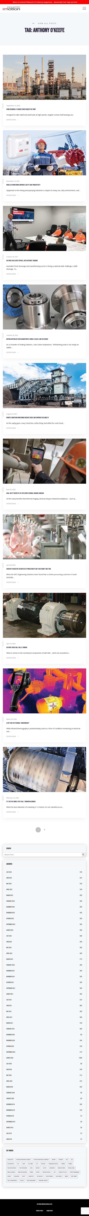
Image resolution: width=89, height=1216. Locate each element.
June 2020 (9, 1069)
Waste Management (31, 1181)
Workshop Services (43, 1181)
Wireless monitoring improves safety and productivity (23, 185)
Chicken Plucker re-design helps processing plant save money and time (28, 569)
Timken (66, 1176)
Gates (31, 1168)
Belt (67, 1160)
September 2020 (10, 1052)
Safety (23, 1176)
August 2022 (9, 930)
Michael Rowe (71, 1168)
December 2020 (10, 1035)
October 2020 (10, 1046)
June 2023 (9, 878)
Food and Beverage (11, 1168)
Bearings (61, 1160)
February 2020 (10, 1093)
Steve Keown (59, 1176)
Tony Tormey (74, 1176)
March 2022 (9, 959)
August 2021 (9, 994)
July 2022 (9, 936)
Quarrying (16, 1176)
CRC (37, 1164)
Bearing (54, 1160)
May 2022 (9, 948)
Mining (31, 1172)
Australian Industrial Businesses (41, 1160)
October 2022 (10, 919)
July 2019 (9, 1133)
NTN (54, 1172)
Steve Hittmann (49, 1176)
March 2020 (9, 1087)
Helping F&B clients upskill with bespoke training (22, 261)
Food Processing (23, 1168)
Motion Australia (47, 1172)
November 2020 (10, 1040)
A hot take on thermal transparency (17, 723)
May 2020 (9, 1075)
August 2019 (9, 1128)
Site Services (40, 1176)
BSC (72, 1160)
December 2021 (10, 971)
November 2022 (10, 913)
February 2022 (10, 965)
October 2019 (10, 1116)
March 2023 (9, 895)
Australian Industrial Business (23, 1160)
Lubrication (52, 1168)
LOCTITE (44, 1168)
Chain (23, 1164)
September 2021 (10, 988)
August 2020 (9, 1058)
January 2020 (10, 1099)
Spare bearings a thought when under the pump (21, 109)
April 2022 (9, 953)
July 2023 (9, 872)
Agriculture (10, 1160)
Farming (70, 1164)
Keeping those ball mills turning (16, 647)
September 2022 (10, 924)
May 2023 (9, 884)
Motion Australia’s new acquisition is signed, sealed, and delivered (27, 339)
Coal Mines (30, 1164)
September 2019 (10, 1122)
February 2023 (10, 901)
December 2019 (10, 1104)
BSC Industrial (10, 1164)
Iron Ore (38, 1168)
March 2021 (9, 1023)
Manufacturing (61, 1168)
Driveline (43, 1164)
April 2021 (9, 1017)
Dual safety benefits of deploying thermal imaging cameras (25, 493)
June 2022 (9, 942)
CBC (18, 1164)
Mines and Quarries (22, 1172)
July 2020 (9, 1064)
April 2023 (9, 889)
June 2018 (9, 1139)
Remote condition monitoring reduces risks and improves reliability (27, 418)
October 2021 (10, 982)
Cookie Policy (50, 1211)
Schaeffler (31, 1176)
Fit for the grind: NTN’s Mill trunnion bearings (21, 801)
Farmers (63, 1164)
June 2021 (9, 1006)
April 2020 (9, 1081)
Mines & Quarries (11, 1172)
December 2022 (10, 907)
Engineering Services (53, 1164)
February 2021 (10, 1029)
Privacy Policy (39, 1211)
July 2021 (9, 1000)
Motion (37, 1172)
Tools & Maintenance (12, 1181)
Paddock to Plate (63, 1172)
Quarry (9, 1176)
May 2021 (9, 1011)
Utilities (22, 1181)
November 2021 (10, 977)
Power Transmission (74, 1172)
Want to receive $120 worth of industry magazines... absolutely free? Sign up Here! (45, 2)
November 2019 (10, 1110)
